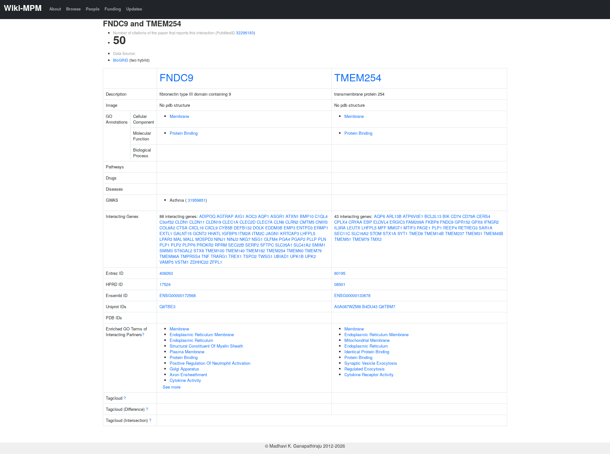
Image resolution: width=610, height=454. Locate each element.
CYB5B (226, 228)
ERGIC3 (397, 222)
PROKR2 (205, 245)
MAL (177, 239)
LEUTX (353, 228)
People (92, 9)
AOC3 (251, 216)
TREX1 (235, 256)
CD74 (456, 216)
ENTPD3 (304, 228)
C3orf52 (166, 222)
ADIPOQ (207, 216)
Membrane (179, 116)
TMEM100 (214, 250)
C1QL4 (321, 216)
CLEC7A (265, 222)
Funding (113, 9)
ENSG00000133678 (352, 295)
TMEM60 (295, 250)
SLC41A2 (302, 245)
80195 (339, 273)
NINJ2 (232, 239)
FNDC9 (176, 77)
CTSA (181, 228)
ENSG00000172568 (177, 295)
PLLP (312, 239)
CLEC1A (230, 222)
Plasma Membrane (187, 352)
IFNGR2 (491, 222)
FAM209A (415, 222)
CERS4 (483, 216)
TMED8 (416, 233)
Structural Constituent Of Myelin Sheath (206, 346)
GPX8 (477, 222)
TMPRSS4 (190, 256)
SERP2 (252, 245)
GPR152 (462, 222)
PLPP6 (188, 245)
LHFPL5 (307, 233)
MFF (382, 228)
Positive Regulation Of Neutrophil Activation (210, 363)
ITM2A (244, 233)
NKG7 (245, 239)
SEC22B (236, 245)
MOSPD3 (204, 239)
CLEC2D (247, 222)
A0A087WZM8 (347, 306)
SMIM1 (318, 245)
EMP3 (289, 228)
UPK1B (297, 256)
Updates (134, 9)
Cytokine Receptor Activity (369, 374)
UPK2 (310, 256)
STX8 (198, 250)
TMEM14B (434, 233)
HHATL (214, 233)
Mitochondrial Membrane (367, 340)
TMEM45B (493, 233)
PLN (322, 239)
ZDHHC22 (199, 262)
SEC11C (342, 233)
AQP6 (379, 216)
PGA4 (284, 239)
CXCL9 (211, 228)
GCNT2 (200, 233)
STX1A (389, 233)
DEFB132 (243, 228)
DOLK (258, 228)
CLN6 (279, 222)
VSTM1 (182, 262)
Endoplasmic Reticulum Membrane (202, 334)
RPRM (221, 245)
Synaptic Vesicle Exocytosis (370, 363)
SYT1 (402, 233)
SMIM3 (166, 250)
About (55, 9)
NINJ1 (220, 239)
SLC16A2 (360, 233)
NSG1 (257, 239)
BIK (446, 216)
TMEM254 (358, 77)
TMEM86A (169, 256)
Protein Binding (184, 133)
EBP (367, 222)
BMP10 (307, 216)
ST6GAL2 (183, 250)
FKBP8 (432, 222)
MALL (188, 239)
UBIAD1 (281, 256)
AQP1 (263, 216)
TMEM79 (313, 250)
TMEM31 (473, 233)
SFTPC (267, 245)
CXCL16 (196, 228)
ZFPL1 (216, 262)
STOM (376, 233)
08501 (339, 284)
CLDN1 (181, 222)
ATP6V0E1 (413, 216)
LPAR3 (165, 239)
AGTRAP (225, 216)
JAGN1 (272, 233)
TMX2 (376, 239)
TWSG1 (265, 256)
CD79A (468, 216)
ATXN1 (292, 216)
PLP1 (164, 245)
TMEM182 (255, 250)
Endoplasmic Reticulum (191, 340)
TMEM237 (454, 233)
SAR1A (485, 228)
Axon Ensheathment (188, 374)
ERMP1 (321, 228)
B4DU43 (369, 306)
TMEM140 (235, 250)
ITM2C (258, 233)
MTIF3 (409, 228)
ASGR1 (277, 216)
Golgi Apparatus (184, 369)
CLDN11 (197, 222)
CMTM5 (307, 222)
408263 (166, 273)
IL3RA (340, 228)
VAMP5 (166, 262)
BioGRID (120, 60)
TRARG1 (219, 256)
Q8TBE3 (167, 306)
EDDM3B (273, 228)
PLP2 (176, 245)
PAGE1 (423, 228)
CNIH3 (321, 222)
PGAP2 (298, 239)
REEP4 (450, 228)
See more (171, 387)
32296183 (245, 32)
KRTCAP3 (289, 233)
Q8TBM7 (387, 306)
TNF (205, 256)
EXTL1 (165, 233)
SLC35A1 (283, 245)
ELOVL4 (380, 222)
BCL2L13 (432, 216)
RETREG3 (468, 228)
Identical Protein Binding (366, 352)
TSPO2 (250, 256)
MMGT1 (395, 228)
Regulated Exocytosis (364, 369)
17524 (165, 284)
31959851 (197, 200)
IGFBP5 (229, 233)
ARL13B (394, 216)
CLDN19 (213, 222)
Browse (73, 9)
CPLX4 (340, 222)
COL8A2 (167, 228)
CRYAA (355, 222)
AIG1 (239, 216)
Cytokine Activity (185, 380)
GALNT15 (182, 233)
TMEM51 (342, 239)
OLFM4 (271, 239)
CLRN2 (291, 222)
